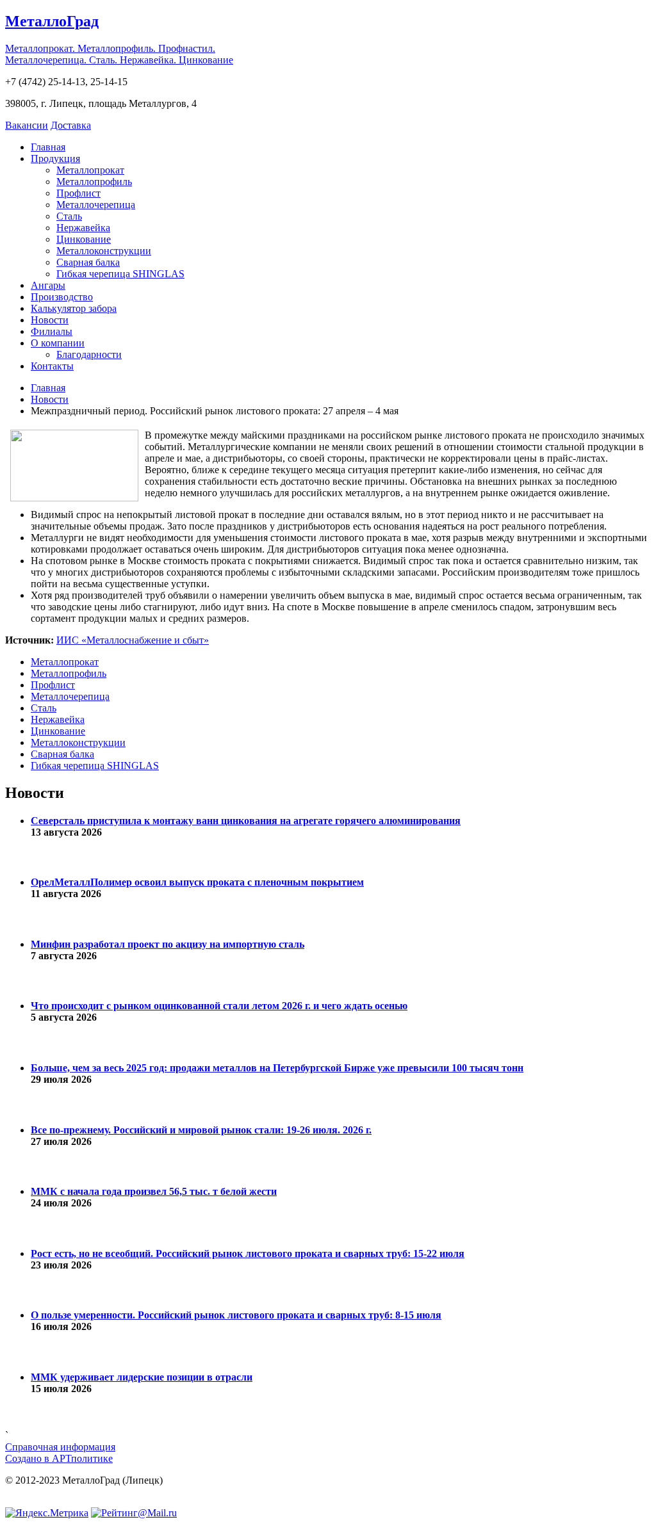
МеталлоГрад (52, 21)
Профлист (78, 193)
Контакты (52, 366)
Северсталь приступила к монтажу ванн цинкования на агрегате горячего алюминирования (246, 820)
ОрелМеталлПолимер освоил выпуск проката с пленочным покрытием (197, 882)
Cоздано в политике (59, 1458)
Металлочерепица (95, 204)
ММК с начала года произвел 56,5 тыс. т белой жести (154, 1191)
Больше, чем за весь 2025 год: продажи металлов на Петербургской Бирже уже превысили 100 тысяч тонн (277, 1067)
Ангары (48, 285)
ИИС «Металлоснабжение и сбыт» (132, 640)
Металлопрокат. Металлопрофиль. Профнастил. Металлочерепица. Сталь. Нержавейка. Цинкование (119, 54)
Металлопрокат (90, 170)
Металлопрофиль (94, 181)
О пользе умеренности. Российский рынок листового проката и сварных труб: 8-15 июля (236, 1314)
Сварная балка (88, 262)
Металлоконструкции (103, 250)
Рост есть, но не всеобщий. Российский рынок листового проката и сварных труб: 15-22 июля (247, 1253)
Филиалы (51, 331)
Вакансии (26, 125)
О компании (58, 342)
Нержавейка (83, 227)
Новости (50, 319)
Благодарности (89, 354)
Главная (48, 147)
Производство (62, 296)
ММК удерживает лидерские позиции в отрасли (141, 1377)
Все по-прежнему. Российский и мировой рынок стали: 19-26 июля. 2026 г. (201, 1129)
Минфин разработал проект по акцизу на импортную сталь (167, 944)
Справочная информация (60, 1446)
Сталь (69, 216)
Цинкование (83, 239)
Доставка (71, 125)
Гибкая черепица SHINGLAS (120, 273)
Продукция (55, 158)
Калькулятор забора (74, 308)
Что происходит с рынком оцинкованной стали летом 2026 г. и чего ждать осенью (219, 1005)
